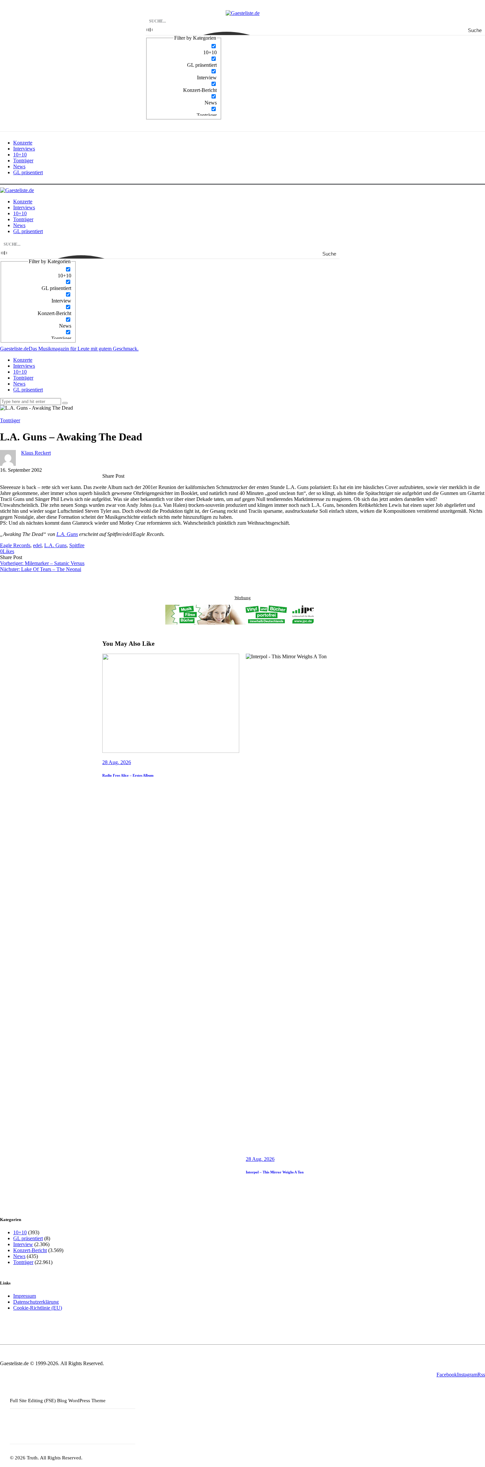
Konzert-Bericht (30, 1250)
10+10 (20, 1232)
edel (37, 545)
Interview (23, 1244)
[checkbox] (184, 49)
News (19, 1256)
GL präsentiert (28, 1238)
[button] (7, 551)
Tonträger (10, 420)
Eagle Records (15, 545)
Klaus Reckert (36, 453)
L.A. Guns (67, 534)
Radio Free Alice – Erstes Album (127, 775)
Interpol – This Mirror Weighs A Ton (275, 1172)
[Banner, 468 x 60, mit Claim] (242, 615)
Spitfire (76, 545)
